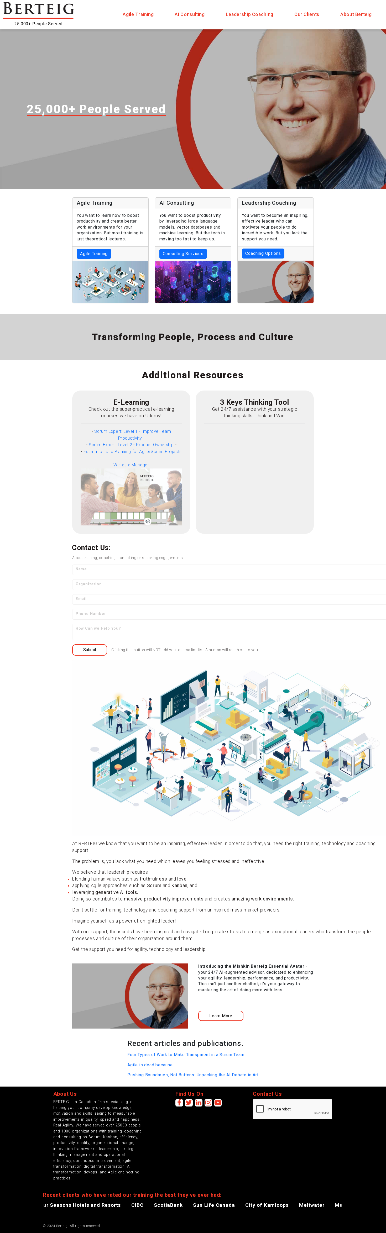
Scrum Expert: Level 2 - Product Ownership (131, 444)
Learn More (220, 1015)
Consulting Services (183, 253)
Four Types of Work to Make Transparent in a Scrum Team (185, 1054)
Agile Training (94, 253)
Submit (89, 649)
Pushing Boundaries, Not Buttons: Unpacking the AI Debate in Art (192, 1074)
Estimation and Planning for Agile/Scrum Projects (133, 451)
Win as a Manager (131, 464)
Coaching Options (263, 253)
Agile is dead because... (151, 1064)
